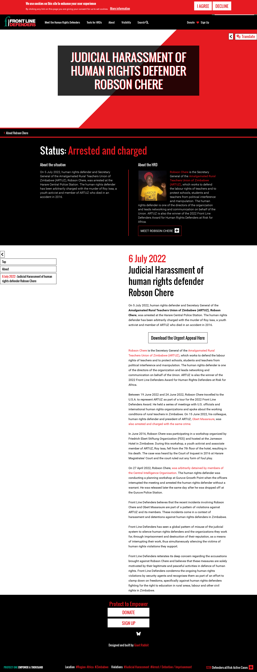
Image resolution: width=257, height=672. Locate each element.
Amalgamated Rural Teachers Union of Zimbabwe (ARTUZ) (193, 180)
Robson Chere (179, 172)
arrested (140, 424)
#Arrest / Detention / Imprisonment (171, 667)
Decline (221, 6)
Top (4, 261)
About (5, 269)
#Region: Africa (85, 667)
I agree (203, 6)
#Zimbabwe (101, 667)
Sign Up (205, 22)
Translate (248, 36)
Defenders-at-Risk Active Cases (227, 667)
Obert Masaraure (203, 419)
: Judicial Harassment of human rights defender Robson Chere (27, 278)
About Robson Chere (17, 133)
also (131, 424)
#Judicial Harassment (136, 667)
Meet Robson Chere (157, 231)
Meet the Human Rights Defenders (62, 22)
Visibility (126, 22)
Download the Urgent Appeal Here (178, 338)
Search (141, 22)
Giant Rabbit (141, 645)
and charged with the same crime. (168, 424)
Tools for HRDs (94, 22)
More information (120, 8)
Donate (191, 22)
